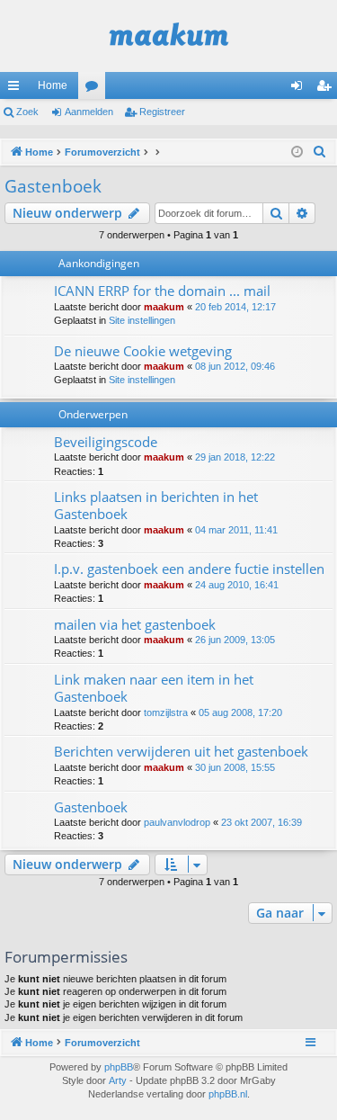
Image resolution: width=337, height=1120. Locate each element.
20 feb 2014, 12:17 (235, 306)
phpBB (118, 1067)
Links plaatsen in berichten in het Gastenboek (156, 505)
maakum (164, 306)
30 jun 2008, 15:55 (235, 767)
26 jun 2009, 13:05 (235, 639)
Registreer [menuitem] (327, 89)
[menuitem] (320, 152)
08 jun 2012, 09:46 (235, 366)
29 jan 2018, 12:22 (235, 457)
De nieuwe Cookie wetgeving (143, 351)
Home (52, 85)
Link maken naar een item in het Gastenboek (153, 687)
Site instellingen (142, 320)
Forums (95, 89)
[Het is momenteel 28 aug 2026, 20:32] (297, 152)
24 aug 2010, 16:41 (237, 584)
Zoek (27, 111)
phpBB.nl (227, 1094)
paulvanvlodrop (177, 822)
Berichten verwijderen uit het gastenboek (181, 751)
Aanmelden (89, 111)
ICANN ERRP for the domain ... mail (162, 291)
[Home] (168, 36)
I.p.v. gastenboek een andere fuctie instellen (189, 569)
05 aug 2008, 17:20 (240, 712)
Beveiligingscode (105, 442)
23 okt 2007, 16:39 (261, 822)
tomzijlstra (166, 712)
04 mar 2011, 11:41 (236, 529)
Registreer (162, 111)
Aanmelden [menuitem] (300, 89)
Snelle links (17, 89)
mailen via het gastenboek (135, 624)
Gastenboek (53, 186)
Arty (118, 1080)
